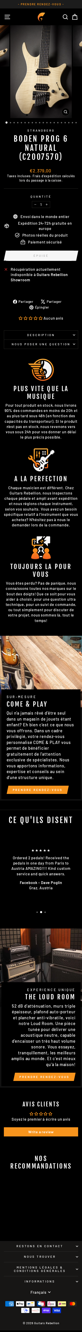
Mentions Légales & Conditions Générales (40, 1269)
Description (41, 335)
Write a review (41, 1132)
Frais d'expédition (47, 176)
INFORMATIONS (40, 1281)
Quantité (41, 196)
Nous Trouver (40, 1256)
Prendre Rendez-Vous (38, 790)
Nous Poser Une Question (41, 344)
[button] (31, 318)
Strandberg (41, 130)
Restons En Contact (40, 1246)
